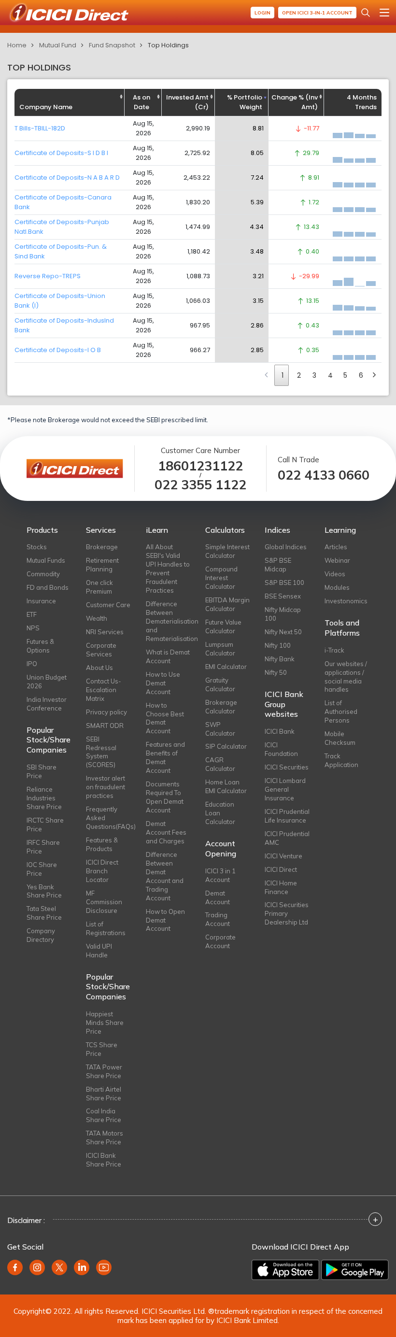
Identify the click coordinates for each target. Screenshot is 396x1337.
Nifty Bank (280, 659)
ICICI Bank (280, 731)
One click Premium (99, 587)
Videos (335, 574)
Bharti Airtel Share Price (103, 1093)
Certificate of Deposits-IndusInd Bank (64, 325)
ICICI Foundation (281, 749)
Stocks (37, 547)
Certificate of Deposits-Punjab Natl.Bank (61, 226)
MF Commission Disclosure (104, 901)
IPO (32, 664)
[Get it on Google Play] (355, 1270)
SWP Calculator (220, 729)
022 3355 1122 (200, 484)
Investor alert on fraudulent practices (105, 786)
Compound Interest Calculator (221, 577)
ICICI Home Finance (281, 887)
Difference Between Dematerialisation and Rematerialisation (168, 621)
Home (17, 45)
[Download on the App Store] (285, 1270)
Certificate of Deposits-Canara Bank (63, 202)
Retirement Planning (102, 564)
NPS (33, 628)
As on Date (141, 102)
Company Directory (41, 935)
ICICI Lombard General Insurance (285, 789)
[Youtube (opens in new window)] (104, 1267)
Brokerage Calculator (221, 706)
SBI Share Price (42, 771)
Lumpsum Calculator (220, 648)
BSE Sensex (283, 596)
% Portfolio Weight (244, 102)
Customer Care (108, 605)
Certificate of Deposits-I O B (57, 350)
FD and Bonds (48, 587)
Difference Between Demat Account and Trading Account (165, 876)
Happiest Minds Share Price (105, 1022)
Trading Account (217, 919)
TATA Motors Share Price (104, 1137)
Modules (337, 587)
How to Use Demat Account (163, 683)
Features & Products (102, 844)
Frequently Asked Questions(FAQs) (108, 817)
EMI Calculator (226, 666)
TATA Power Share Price (104, 1071)
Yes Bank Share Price (44, 891)
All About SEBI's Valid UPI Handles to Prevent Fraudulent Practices (168, 568)
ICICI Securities (287, 767)
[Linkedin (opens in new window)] (81, 1267)
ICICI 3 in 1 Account (220, 875)
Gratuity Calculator (220, 684)
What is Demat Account (168, 656)
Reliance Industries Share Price (44, 798)
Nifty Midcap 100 (283, 614)
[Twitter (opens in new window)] (59, 1267)
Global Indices (286, 547)
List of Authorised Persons (341, 711)
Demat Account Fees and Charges (166, 832)
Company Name (45, 107)
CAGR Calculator (220, 764)
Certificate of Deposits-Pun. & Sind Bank (60, 251)
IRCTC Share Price (45, 824)
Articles (336, 547)
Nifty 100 (278, 645)
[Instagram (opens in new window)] (37, 1267)
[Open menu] (384, 12)
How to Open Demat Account (165, 920)
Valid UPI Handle (99, 950)
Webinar (337, 560)
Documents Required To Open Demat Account (165, 797)
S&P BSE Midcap (278, 564)
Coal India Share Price (103, 1115)
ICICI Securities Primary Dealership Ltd (287, 913)
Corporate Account (220, 941)
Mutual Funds (46, 560)
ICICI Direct (281, 869)
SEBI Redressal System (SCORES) (101, 752)
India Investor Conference (47, 704)
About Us (99, 667)
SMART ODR (105, 725)
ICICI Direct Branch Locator (102, 870)
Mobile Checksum (340, 738)
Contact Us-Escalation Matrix (103, 689)
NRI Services (105, 632)
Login (262, 13)
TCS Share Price (101, 1049)
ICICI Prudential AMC (287, 838)
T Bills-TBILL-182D (39, 128)
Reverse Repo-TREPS (47, 276)
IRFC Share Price (43, 847)
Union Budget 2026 (47, 681)
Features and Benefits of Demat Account (165, 757)
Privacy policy (106, 712)
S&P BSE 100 (284, 582)
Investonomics (346, 601)
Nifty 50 (276, 672)
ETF (32, 614)
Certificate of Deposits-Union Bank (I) (59, 300)
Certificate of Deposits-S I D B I (61, 152)
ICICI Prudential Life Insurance (287, 816)
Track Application (341, 760)
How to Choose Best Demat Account (165, 718)
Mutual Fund (57, 45)
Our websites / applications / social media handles (346, 677)
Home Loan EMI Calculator (226, 786)
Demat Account (217, 897)
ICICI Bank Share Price (103, 1160)
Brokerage (102, 547)
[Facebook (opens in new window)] (15, 1267)
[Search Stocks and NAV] (365, 12)
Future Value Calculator (223, 626)
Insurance (41, 601)
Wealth (96, 618)
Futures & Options (40, 646)
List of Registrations (106, 928)
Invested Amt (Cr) (187, 102)
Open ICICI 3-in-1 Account (317, 13)
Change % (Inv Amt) (294, 102)
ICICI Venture (283, 856)
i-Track (334, 650)
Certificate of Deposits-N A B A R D (67, 177)
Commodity (43, 574)
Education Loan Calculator (220, 812)
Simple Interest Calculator (227, 551)
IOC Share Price (42, 869)
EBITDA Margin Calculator (227, 604)
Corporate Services (101, 649)
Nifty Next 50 (283, 632)
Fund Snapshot (112, 45)
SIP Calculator (226, 746)
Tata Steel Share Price (44, 913)
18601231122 (200, 465)
